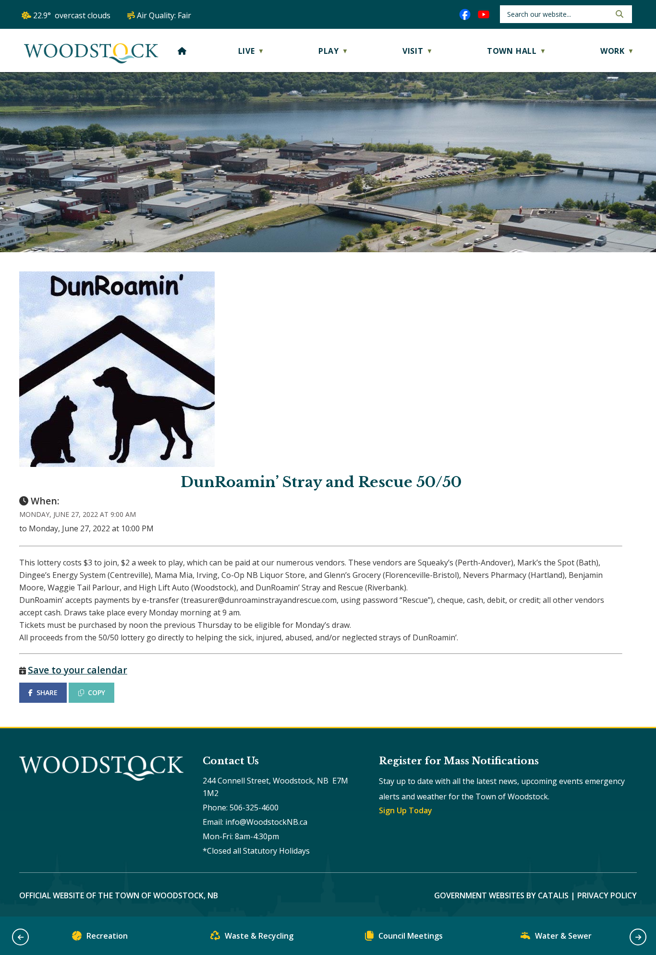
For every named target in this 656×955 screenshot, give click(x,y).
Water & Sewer (563, 936)
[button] (618, 14)
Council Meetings (410, 936)
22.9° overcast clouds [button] (71, 15)
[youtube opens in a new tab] (483, 14)
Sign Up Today (405, 810)
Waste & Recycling (259, 936)
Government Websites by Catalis (501, 895)
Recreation (107, 936)
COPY (96, 692)
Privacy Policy (607, 895)
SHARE (47, 692)
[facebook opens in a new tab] (465, 14)
